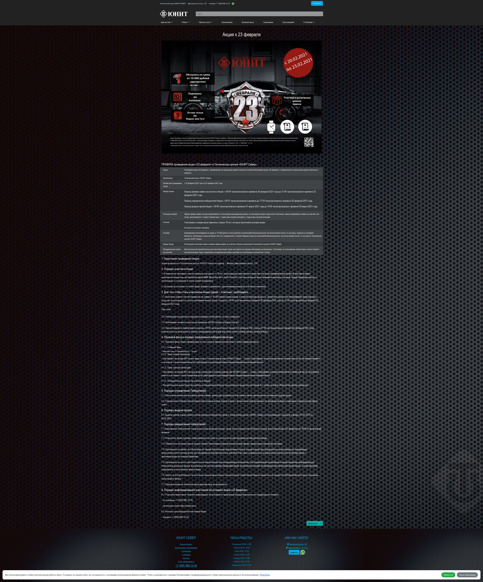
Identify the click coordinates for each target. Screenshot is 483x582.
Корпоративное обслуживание (186, 548)
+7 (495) (186, 565)
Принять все (448, 575)
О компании (186, 555)
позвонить (317, 3)
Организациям (227, 22)
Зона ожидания (288, 22)
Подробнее (264, 574)
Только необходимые (467, 575)
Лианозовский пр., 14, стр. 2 (298, 548)
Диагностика (166, 22)
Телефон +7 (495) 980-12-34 (219, 4)
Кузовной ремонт (186, 544)
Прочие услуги (205, 22)
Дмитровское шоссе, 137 (298, 544)
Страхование (268, 22)
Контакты (186, 558)
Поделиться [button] (313, 523)
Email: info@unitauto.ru (186, 561)
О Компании (308, 22)
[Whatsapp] (233, 3)
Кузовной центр (248, 22)
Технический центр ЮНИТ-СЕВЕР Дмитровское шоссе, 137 (183, 4)
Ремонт (185, 22)
